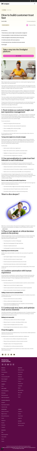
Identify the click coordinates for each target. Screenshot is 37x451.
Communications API (5, 376)
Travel (19, 397)
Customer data (4, 407)
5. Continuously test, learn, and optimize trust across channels (13, 42)
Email (2, 386)
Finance (19, 381)
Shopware (3, 425)
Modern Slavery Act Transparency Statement (25, 446)
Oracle (2, 418)
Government (20, 383)
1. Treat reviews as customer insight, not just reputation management (14, 32)
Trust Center (20, 416)
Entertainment (21, 379)
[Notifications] (30, 1)
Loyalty (2, 374)
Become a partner (21, 423)
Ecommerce (20, 372)
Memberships (20, 390)
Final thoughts (4, 44)
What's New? (3, 381)
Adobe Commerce (5, 411)
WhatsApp (3, 393)
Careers (19, 413)
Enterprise (20, 376)
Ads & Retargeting (4, 390)
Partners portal (21, 425)
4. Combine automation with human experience (10, 40)
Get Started (18, 55)
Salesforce (3, 420)
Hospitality (20, 385)
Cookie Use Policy (16, 446)
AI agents (3, 402)
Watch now (5, 229)
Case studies (3, 436)
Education (20, 374)
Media (19, 388)
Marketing (3, 370)
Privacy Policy (8, 446)
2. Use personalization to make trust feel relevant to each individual (14, 35)
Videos (2, 441)
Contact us (20, 411)
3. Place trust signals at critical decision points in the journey (12, 37)
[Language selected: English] (29, 1)
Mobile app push (4, 395)
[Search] (32, 1)
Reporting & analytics (5, 404)
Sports (19, 394)
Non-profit (20, 392)
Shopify (2, 422)
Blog (2, 432)
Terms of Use (12, 446)
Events (2, 439)
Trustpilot (3, 427)
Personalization (4, 372)
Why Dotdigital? (4, 379)
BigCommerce (4, 413)
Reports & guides (4, 434)
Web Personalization (5, 397)
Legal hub (20, 418)
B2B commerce (21, 370)
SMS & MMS (3, 388)
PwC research (28, 85)
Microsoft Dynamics (5, 416)
